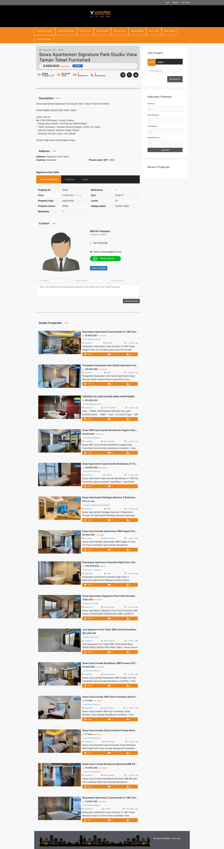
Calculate (165, 150)
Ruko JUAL (154, 31)
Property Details (48, 179)
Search (176, 79)
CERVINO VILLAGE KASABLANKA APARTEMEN (108, 396)
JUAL (152, 62)
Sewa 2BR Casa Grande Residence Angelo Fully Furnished (114, 430)
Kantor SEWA (102, 31)
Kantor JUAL (85, 31)
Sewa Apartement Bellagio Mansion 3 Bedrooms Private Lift (115, 497)
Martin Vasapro (100, 231)
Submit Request (131, 301)
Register (175, 2)
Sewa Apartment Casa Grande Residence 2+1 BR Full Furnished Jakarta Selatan (126, 463)
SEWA (160, 62)
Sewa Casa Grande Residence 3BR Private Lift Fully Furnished (116, 663)
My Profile (186, 2)
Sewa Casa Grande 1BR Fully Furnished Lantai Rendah (112, 696)
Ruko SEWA (169, 31)
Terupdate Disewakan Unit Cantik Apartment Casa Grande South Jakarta (122, 365)
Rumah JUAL (120, 31)
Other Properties (99, 268)
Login (167, 2)
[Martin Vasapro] (61, 251)
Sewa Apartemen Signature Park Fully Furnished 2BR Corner (116, 596)
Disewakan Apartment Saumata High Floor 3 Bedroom (112, 562)
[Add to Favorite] (129, 75)
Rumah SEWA (137, 31)
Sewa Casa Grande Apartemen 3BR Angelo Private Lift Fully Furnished (121, 531)
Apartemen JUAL (44, 31)
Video (85, 179)
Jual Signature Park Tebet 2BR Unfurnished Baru (109, 629)
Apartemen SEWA (66, 31)
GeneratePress (167, 841)
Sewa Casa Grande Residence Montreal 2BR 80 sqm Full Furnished (119, 764)
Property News (44, 39)
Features (69, 179)
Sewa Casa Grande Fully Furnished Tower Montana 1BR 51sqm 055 (119, 730)
